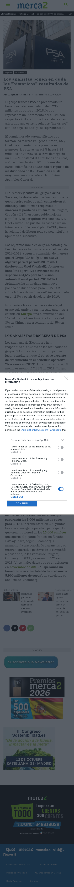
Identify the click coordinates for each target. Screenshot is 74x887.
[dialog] (37, 443)
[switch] (61, 447)
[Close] (67, 379)
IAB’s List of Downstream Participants (41, 429)
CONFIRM (22, 503)
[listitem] (37, 440)
